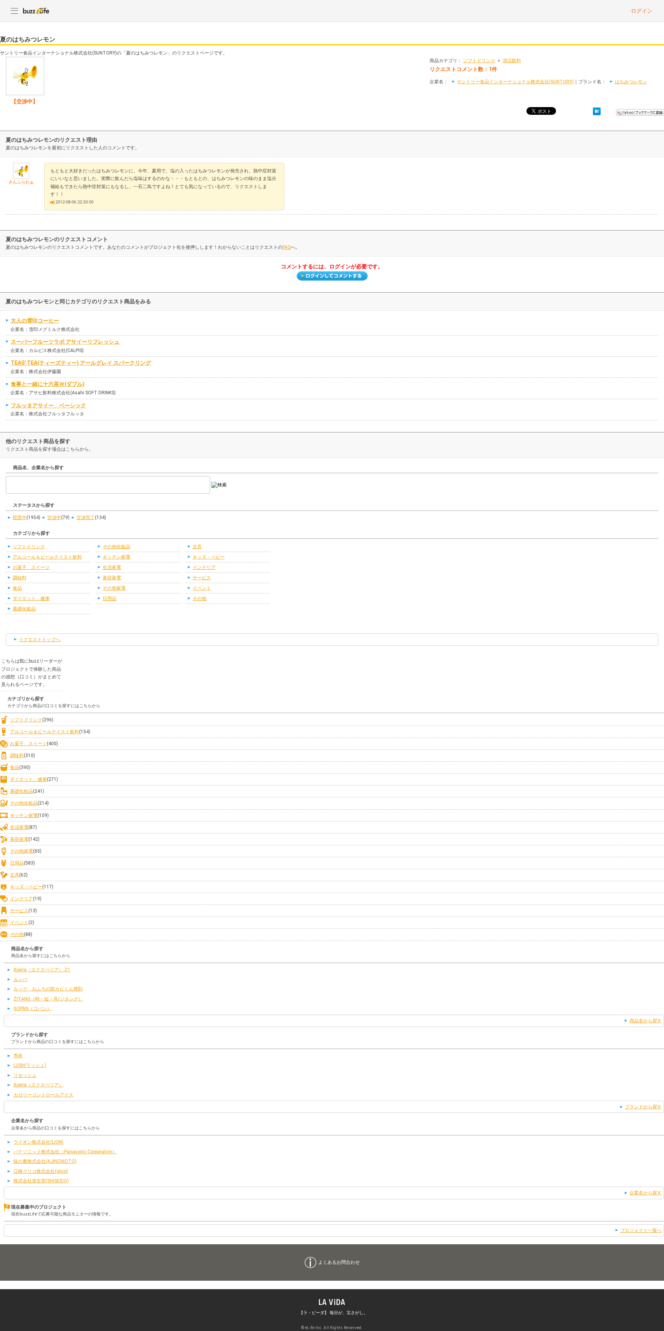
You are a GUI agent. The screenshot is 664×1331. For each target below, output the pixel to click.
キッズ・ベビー (209, 557)
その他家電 (114, 588)
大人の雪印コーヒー (35, 320)
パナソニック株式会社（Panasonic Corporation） (65, 1151)
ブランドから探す (643, 1106)
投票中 (20, 517)
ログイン (641, 11)
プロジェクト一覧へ (641, 1230)
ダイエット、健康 (31, 598)
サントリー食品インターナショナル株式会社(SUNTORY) (515, 81)
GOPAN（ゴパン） (32, 1008)
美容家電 (112, 577)
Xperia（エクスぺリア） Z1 (41, 969)
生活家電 (112, 567)
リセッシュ (25, 1075)
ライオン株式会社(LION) (38, 1142)
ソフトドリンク (479, 60)
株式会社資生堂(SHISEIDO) (41, 1181)
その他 (199, 598)
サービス (202, 577)
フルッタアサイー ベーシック (48, 405)
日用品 (109, 598)
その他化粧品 (116, 546)
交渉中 (54, 517)
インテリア (204, 567)
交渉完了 (85, 517)
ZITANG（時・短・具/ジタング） (48, 999)
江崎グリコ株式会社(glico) (40, 1171)
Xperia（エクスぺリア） (38, 1085)
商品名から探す (645, 1020)
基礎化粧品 (24, 609)
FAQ (286, 247)
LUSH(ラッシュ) (29, 1065)
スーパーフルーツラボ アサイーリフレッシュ (65, 342)
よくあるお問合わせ (339, 1262)
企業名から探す (645, 1192)
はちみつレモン (631, 81)
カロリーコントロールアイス (43, 1095)
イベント (202, 588)
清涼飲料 (512, 60)
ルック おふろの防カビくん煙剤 (48, 989)
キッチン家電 (116, 557)
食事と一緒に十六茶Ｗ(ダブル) (48, 384)
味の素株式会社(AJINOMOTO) (44, 1161)
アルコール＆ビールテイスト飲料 (47, 557)
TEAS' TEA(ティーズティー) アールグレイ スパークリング (81, 363)
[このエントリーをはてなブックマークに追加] (597, 111)
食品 (17, 588)
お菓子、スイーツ (31, 567)
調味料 (20, 577)
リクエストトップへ (39, 639)
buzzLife (36, 10)
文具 (197, 546)
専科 (18, 1055)
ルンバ (20, 979)
